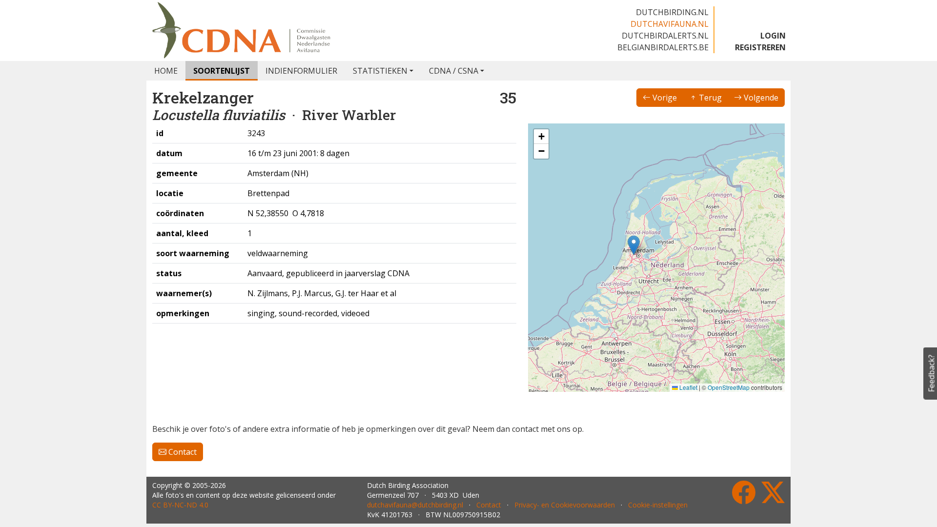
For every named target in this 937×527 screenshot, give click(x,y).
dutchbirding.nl (672, 12)
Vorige (664, 97)
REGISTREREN (760, 47)
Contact (181, 451)
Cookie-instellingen (658, 504)
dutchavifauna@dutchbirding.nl (415, 504)
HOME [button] (166, 70)
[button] (634, 245)
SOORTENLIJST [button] (221, 70)
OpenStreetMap (729, 387)
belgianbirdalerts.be (663, 47)
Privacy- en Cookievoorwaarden (564, 504)
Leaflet (687, 387)
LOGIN (773, 35)
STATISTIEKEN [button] (380, 70)
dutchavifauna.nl (670, 24)
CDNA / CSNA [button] (453, 70)
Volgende (760, 97)
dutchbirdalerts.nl (665, 35)
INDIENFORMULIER (301, 70)
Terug (709, 97)
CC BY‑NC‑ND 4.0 (180, 504)
